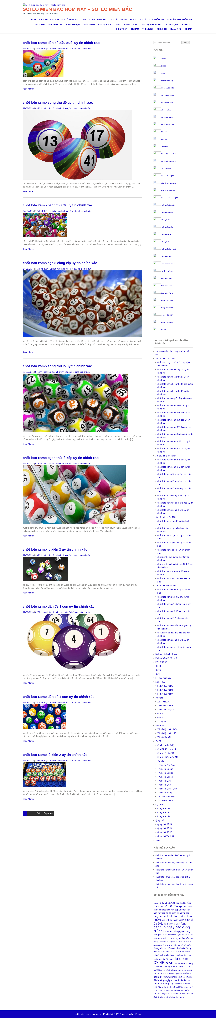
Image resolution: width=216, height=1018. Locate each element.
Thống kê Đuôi (166, 242)
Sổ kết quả (171, 24)
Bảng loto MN (163, 816)
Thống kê (147, 29)
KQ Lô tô (162, 29)
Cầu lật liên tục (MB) (168, 183)
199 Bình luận (41, 760)
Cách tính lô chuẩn (169, 920)
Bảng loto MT (163, 812)
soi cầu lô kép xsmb (181, 993)
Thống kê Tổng (166, 256)
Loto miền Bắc (166, 278)
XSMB (117, 24)
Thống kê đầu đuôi (168, 205)
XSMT (136, 24)
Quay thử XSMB (167, 300)
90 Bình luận (41, 555)
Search (185, 43)
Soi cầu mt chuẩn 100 (152, 19)
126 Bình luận (41, 211)
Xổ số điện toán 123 (168, 161)
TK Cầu (135, 29)
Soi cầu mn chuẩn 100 (179, 19)
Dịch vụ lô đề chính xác (49, 24)
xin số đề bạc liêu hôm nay (175, 997)
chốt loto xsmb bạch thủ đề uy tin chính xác (58, 205)
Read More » (28, 88)
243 (39, 813)
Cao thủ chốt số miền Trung (172, 904)
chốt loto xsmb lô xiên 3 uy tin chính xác (55, 549)
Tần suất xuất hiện (168, 264)
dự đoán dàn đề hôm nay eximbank (165, 967)
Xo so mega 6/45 (167, 117)
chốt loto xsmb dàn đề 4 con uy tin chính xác (58, 697)
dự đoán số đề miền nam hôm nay (171, 970)
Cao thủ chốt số (178, 902)
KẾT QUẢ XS (104, 24)
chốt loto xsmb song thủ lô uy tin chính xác (57, 366)
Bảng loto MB (163, 808)
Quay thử (175, 29)
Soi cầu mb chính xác (95, 19)
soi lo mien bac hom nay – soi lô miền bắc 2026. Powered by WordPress (108, 1014)
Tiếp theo (48, 813)
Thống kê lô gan (167, 212)
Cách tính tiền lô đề (172, 923)
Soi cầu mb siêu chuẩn (123, 19)
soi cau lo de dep (179, 980)
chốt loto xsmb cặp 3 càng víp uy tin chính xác (60, 263)
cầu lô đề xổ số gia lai (165, 945)
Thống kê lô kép (167, 227)
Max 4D (164, 139)
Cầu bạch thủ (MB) (167, 176)
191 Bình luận (41, 702)
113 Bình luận (41, 268)
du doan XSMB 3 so (171, 960)
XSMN (127, 24)
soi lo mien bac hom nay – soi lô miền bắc (77, 9)
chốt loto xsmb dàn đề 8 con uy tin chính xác (58, 606)
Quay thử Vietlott (167, 322)
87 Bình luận (41, 371)
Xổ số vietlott (163, 701)
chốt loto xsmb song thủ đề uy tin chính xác (58, 102)
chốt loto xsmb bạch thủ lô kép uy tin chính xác (61, 458)
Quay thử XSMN (167, 308)
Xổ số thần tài (166, 168)
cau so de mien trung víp (173, 912)
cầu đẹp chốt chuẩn (163, 955)
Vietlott (187, 24)
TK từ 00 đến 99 (167, 271)
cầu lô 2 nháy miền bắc (176, 938)
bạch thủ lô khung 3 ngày (162, 903)
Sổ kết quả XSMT (167, 102)
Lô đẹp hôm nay (179, 973)
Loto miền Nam (166, 286)
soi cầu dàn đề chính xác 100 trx (172, 987)
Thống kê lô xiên (167, 220)
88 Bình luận (41, 108)
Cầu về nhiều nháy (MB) (169, 198)
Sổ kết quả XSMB (167, 88)
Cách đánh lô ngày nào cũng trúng (172, 927)
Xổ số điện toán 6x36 (168, 154)
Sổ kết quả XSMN (167, 95)
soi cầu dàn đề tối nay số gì (177, 990)
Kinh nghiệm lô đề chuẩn (80, 24)
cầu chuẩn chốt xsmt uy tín (170, 934)
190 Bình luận (41, 48)
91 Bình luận (41, 463)
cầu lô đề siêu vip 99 (174, 942)
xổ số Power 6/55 (167, 124)
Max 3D (164, 132)
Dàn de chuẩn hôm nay (183, 963)
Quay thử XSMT (167, 315)
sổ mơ (188, 29)
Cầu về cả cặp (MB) (168, 190)
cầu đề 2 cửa (176, 955)
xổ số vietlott (166, 110)
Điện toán (121, 29)
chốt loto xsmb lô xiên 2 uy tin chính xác (55, 755)
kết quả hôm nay (152, 24)
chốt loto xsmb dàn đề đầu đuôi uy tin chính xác (61, 43)
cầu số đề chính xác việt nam (180, 952)
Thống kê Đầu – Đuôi (168, 249)
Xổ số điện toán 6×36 (167, 729)
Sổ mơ (163, 329)
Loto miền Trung (167, 293)
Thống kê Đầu (166, 234)
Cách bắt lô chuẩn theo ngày (173, 918)
